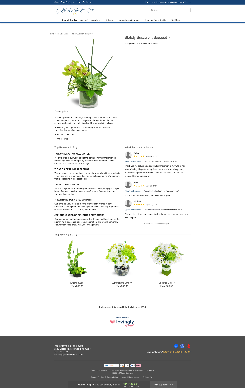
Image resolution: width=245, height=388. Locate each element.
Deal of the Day (69, 19)
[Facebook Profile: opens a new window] (176, 346)
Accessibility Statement (130, 377)
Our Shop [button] (176, 19)
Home (51, 33)
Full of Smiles (149, 161)
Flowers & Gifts (62, 33)
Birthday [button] (110, 19)
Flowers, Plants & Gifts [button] (155, 19)
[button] (237, 375)
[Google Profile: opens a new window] (182, 346)
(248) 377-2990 (61, 351)
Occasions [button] (96, 19)
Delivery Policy (148, 377)
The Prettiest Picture (152, 209)
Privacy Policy (112, 377)
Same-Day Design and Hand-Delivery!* (73, 2)
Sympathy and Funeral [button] (129, 19)
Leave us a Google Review (177, 351)
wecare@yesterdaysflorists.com (68, 354)
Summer (84, 19)
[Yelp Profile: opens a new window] (189, 346)
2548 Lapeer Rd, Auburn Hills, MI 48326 (72, 348)
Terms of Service (97, 377)
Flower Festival (150, 191)
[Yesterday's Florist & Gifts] (74, 11)
